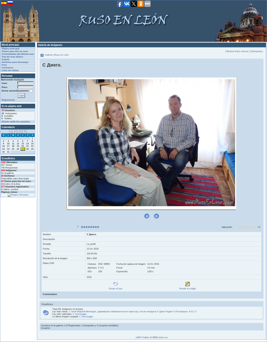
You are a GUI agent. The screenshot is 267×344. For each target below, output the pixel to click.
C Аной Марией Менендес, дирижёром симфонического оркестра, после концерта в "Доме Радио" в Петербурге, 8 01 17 (132, 311)
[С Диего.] (151, 142)
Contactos (7, 67)
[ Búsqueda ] (256, 51)
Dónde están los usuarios (16, 121)
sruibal (14, 189)
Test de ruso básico (12, 56)
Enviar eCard (115, 288)
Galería (5, 59)
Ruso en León (61, 55)
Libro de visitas (10, 70)
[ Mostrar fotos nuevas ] (237, 51)
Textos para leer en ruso (15, 51)
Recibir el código (187, 288)
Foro (4, 65)
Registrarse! (8, 100)
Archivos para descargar (15, 62)
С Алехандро (80, 314)
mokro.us (163, 337)
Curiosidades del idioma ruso (18, 54)
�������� (90, 227)
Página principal (10, 48)
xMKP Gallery (143, 337)
